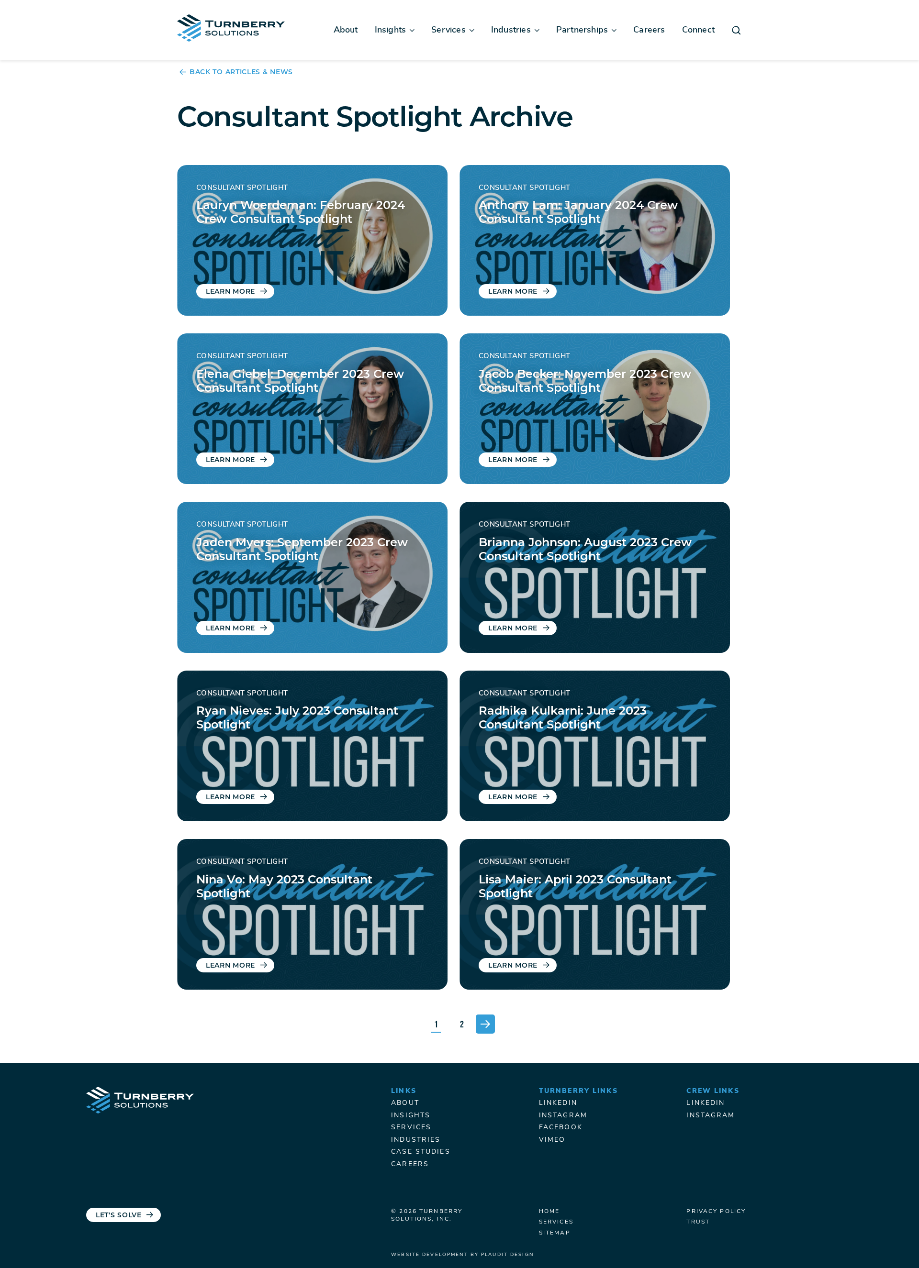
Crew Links (712, 1091)
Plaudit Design (507, 1255)
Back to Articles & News (241, 72)
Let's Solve (119, 1215)
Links (403, 1091)
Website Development (429, 1255)
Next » (485, 1024)
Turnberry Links (578, 1091)
